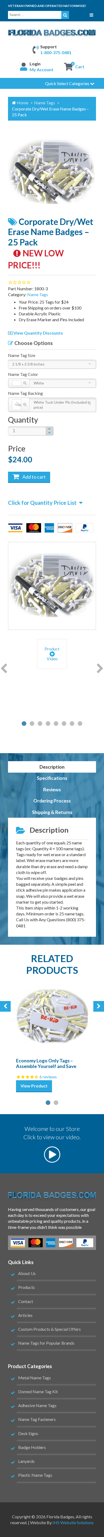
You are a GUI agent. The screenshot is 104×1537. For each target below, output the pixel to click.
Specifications (52, 778)
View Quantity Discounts (38, 332)
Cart (79, 66)
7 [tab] (72, 723)
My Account (41, 69)
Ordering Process (52, 801)
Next (100, 669)
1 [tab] (24, 723)
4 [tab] (48, 723)
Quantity (23, 419)
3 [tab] (40, 723)
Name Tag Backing (25, 393)
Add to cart (34, 477)
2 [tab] (32, 723)
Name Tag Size (21, 355)
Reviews (52, 789)
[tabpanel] (52, 654)
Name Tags (45, 102)
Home (22, 102)
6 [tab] (64, 723)
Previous (4, 669)
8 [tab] (80, 723)
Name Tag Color (23, 374)
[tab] (52, 766)
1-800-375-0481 (55, 52)
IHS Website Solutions (73, 1522)
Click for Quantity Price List (42, 502)
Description (52, 767)
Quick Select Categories (67, 83)
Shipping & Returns (52, 812)
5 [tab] (56, 723)
